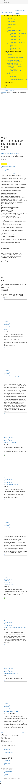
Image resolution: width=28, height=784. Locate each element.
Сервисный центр (8, 82)
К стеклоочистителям (15, 48)
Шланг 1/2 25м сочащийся (10, 529)
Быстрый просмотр (8, 323)
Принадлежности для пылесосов (18, 35)
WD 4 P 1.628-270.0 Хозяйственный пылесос (15, 627)
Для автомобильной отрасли (17, 81)
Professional (7, 749)
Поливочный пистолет (9, 584)
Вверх (1, 782)
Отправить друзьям (10, 170)
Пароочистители (11, 21)
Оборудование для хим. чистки (14, 55)
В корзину (4, 164)
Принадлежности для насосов (17, 42)
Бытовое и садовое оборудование (12, 15)
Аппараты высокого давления (14, 52)
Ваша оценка (4, 260)
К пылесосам (13, 46)
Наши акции (7, 760)
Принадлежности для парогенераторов (15, 37)
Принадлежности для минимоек (18, 33)
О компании (7, 84)
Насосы (9, 27)
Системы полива (8, 772)
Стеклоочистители (11, 24)
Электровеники (10, 26)
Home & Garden (9, 90)
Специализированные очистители (18, 79)
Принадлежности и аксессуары (14, 32)
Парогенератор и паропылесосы (15, 57)
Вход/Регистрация (8, 0)
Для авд (12, 67)
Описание (6, 173)
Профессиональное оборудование (12, 51)
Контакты (6, 2)
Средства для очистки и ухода (14, 43)
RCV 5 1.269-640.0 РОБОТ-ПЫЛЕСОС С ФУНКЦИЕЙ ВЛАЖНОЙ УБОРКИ (14, 710)
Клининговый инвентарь (13, 60)
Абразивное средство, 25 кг (11, 673)
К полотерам (13, 49)
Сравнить (18, 10)
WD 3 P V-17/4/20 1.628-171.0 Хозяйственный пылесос (15, 328)
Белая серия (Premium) (13, 20)
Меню (5, 748)
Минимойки (10, 17)
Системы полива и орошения (14, 30)
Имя (2, 277)
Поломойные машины (12, 58)
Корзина (17, 13)
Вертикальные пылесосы (7, 153)
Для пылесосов (14, 69)
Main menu (3, 87)
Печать (7, 169)
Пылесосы (9, 18)
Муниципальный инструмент (14, 64)
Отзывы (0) (12, 173)
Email (3, 280)
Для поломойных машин (16, 70)
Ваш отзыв (4, 262)
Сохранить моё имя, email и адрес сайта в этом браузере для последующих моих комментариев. (13, 286)
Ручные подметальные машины (15, 29)
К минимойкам (13, 45)
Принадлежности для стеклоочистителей (15, 40)
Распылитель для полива (10, 442)
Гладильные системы (12, 23)
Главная (3, 90)
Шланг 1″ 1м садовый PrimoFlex (12, 377)
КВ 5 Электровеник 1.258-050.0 (11, 484)
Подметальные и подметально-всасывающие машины (15, 62)
